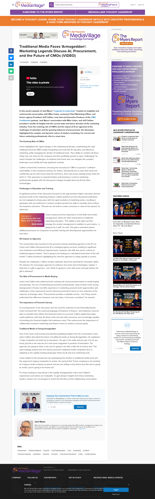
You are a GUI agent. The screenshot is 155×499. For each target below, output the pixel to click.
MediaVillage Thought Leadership (110, 12)
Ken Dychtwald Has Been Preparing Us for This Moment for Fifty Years (126, 312)
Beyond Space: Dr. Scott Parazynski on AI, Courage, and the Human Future (127, 286)
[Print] (11, 77)
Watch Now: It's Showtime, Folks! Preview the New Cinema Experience (129, 184)
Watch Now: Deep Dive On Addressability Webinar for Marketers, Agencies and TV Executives (130, 149)
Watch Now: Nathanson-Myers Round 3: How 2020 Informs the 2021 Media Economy (130, 159)
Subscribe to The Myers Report (43, 12)
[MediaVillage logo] (27, 470)
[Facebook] (11, 50)
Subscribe (80, 407)
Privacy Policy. (61, 492)
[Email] (11, 71)
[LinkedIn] (11, 64)
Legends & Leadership (64, 111)
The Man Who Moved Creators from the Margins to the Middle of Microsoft (126, 259)
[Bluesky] (11, 57)
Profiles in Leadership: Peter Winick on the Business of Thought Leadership (130, 138)
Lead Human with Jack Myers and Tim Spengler (89, 86)
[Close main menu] (129, 485)
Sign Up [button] (141, 5)
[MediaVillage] (30, 5)
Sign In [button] (133, 5)
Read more (116, 494)
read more (82, 429)
